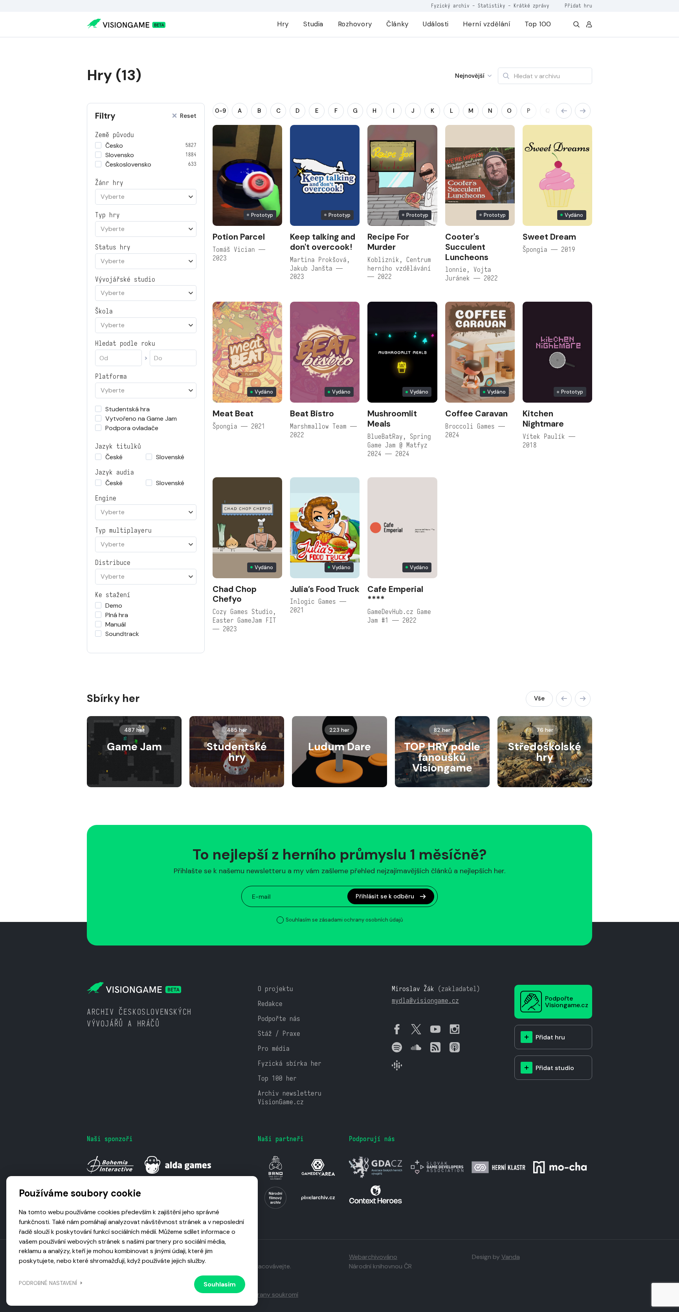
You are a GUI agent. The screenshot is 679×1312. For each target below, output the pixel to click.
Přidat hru (578, 5)
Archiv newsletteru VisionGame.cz (289, 1097)
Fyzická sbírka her (289, 1063)
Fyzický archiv (450, 5)
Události (436, 24)
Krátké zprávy (531, 5)
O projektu (275, 989)
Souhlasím (220, 1284)
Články (397, 24)
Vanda (510, 1257)
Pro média (274, 1048)
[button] (564, 111)
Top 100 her (277, 1078)
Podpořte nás (279, 1019)
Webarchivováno (373, 1257)
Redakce (270, 1004)
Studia (313, 24)
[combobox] (145, 197)
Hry (283, 24)
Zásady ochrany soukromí (261, 1294)
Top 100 (538, 24)
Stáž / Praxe (279, 1034)
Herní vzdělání (486, 24)
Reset (188, 116)
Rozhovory (355, 24)
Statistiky (491, 5)
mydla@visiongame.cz (425, 1001)
